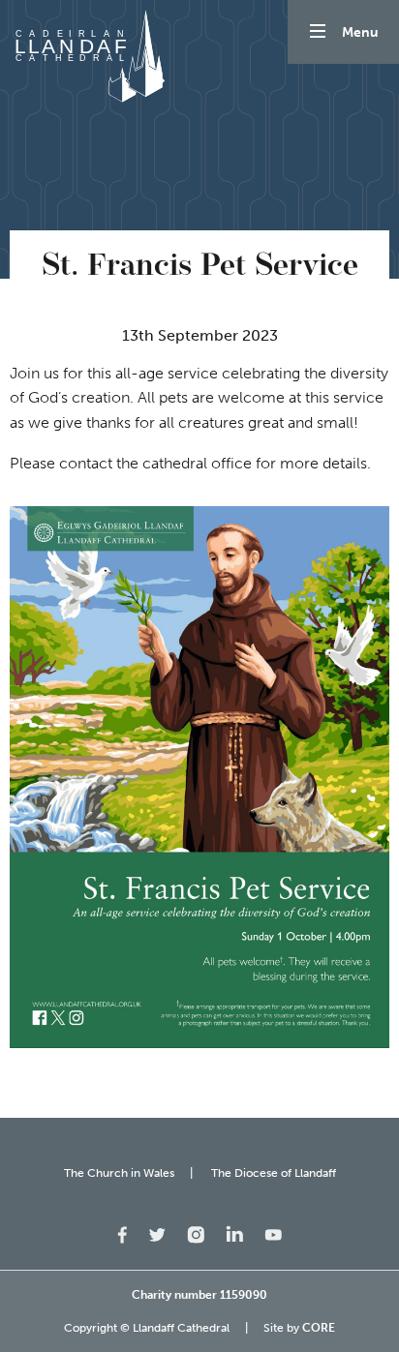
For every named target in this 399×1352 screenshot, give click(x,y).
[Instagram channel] (195, 1233)
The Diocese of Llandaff (273, 1173)
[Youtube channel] (273, 1233)
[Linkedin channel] (234, 1232)
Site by (299, 1328)
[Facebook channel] (122, 1233)
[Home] (87, 56)
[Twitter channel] (157, 1233)
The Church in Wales (119, 1173)
